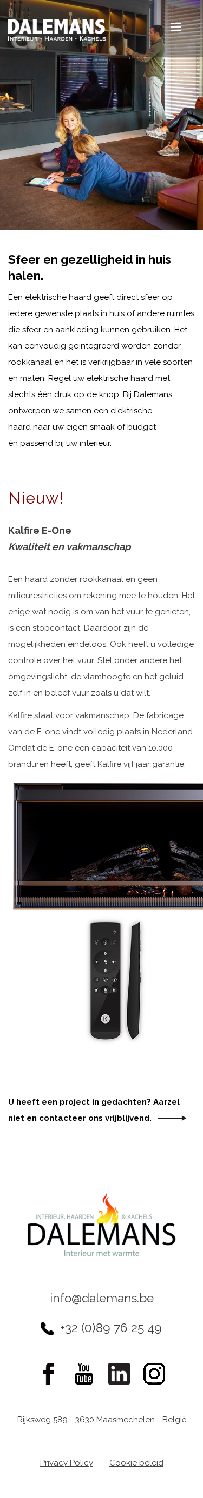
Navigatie (168, 28)
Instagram (154, 1374)
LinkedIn (119, 1374)
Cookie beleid (136, 1463)
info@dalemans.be (102, 1298)
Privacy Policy (66, 1463)
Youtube (84, 1374)
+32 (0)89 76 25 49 (111, 1328)
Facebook (49, 1374)
